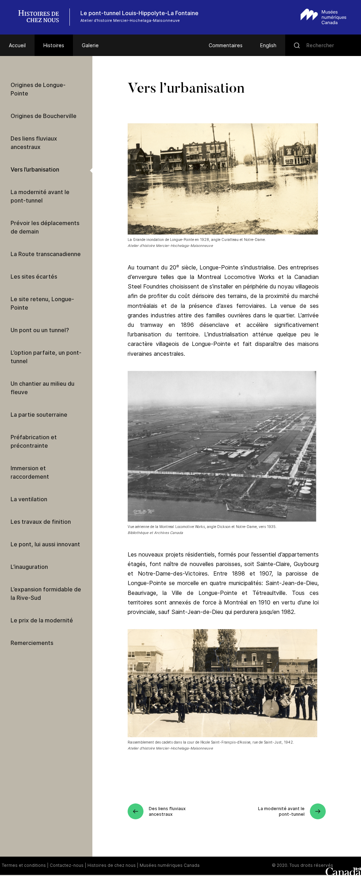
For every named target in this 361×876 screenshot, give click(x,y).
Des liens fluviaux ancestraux (34, 142)
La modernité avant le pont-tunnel (40, 196)
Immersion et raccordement (30, 472)
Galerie (90, 45)
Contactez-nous (67, 865)
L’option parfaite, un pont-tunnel (46, 357)
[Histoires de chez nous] (42, 17)
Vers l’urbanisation (35, 169)
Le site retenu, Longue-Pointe (42, 303)
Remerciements (32, 642)
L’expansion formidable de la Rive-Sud (46, 593)
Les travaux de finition (41, 521)
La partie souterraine (39, 414)
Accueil (17, 45)
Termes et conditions (24, 865)
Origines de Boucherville (44, 115)
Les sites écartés (34, 276)
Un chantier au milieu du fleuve (42, 388)
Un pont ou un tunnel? (40, 330)
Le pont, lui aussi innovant (45, 544)
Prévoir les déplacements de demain (45, 227)
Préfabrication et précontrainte (34, 441)
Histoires (53, 45)
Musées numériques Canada (170, 865)
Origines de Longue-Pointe (38, 89)
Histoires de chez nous (111, 865)
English (268, 45)
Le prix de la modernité (42, 620)
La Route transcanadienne (46, 253)
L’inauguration (29, 566)
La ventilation (29, 499)
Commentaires (226, 45)
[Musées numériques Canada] (323, 16)
